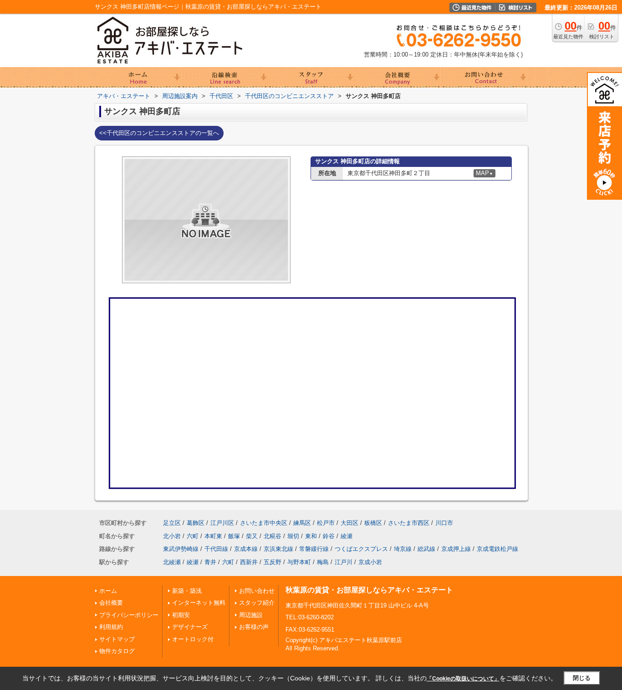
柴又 (252, 536)
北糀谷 (272, 536)
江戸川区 (222, 522)
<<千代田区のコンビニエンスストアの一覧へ (159, 133)
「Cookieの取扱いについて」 (463, 678)
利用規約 (111, 626)
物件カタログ (117, 651)
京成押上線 (456, 548)
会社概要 (111, 602)
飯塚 (234, 536)
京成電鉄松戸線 (497, 548)
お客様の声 (254, 626)
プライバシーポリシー (128, 615)
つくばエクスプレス (361, 548)
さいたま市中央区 (263, 522)
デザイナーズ (190, 626)
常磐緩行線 (314, 548)
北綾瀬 (172, 562)
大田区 (349, 522)
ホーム (108, 590)
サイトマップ (117, 639)
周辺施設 (251, 615)
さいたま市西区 (408, 522)
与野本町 (299, 562)
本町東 (213, 536)
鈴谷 (329, 536)
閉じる (582, 677)
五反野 (272, 562)
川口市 (444, 522)
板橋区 (373, 522)
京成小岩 (370, 562)
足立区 (172, 522)
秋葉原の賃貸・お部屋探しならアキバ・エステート (369, 590)
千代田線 (216, 548)
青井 (210, 562)
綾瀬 (346, 536)
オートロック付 (193, 639)
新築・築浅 (187, 590)
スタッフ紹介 (257, 602)
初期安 (181, 615)
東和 (311, 536)
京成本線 (246, 548)
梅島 (323, 562)
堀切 (293, 536)
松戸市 (326, 522)
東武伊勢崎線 (181, 548)
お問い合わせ (257, 590)
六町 (193, 536)
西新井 (249, 562)
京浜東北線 (278, 548)
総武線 (426, 548)
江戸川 (343, 562)
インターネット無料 (198, 602)
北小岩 (172, 536)
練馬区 (302, 522)
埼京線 (403, 548)
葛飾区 (195, 522)
